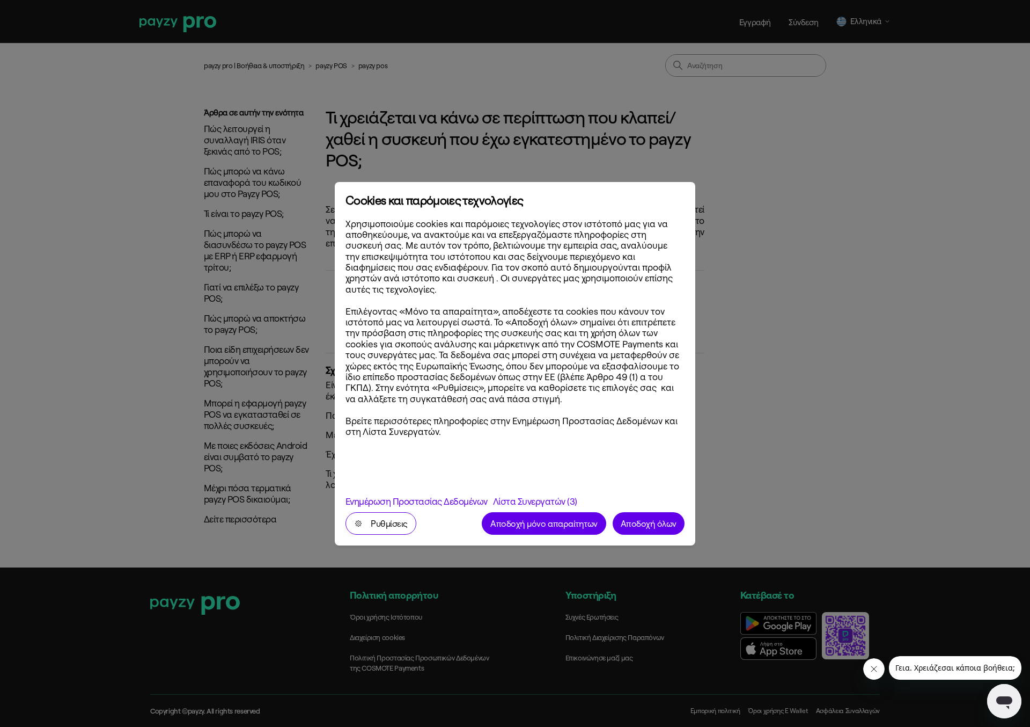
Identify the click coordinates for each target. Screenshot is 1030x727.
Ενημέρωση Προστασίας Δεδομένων (416, 501)
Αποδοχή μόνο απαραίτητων (543, 523)
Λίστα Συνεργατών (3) (535, 501)
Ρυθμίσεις (389, 523)
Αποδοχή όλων (648, 523)
